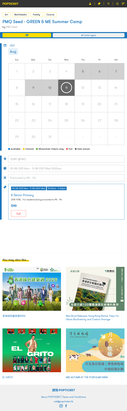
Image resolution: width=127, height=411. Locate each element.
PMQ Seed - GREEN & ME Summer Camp (42, 21)
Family (36, 14)
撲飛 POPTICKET (63, 390)
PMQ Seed (11, 26)
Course (50, 14)
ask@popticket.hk (63, 401)
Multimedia (20, 14)
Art (6, 14)
